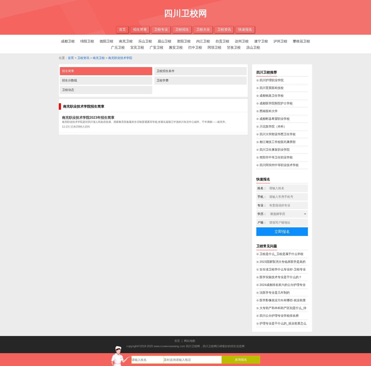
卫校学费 (163, 80)
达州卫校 (242, 41)
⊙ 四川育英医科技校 (270, 88)
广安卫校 (156, 47)
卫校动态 (68, 90)
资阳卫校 (184, 41)
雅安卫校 (176, 47)
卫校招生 (182, 29)
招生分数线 (69, 80)
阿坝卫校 (214, 47)
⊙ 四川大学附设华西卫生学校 (276, 134)
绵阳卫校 (87, 41)
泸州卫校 (280, 41)
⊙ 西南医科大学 (267, 111)
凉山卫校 (253, 47)
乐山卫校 (145, 41)
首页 (122, 29)
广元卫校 (118, 47)
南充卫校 (126, 41)
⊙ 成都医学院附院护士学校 (274, 103)
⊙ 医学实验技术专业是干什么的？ (279, 277)
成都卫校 (68, 41)
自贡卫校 (222, 41)
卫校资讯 (224, 29)
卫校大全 (203, 29)
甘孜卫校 (234, 47)
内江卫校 (203, 41)
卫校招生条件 (166, 71)
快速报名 (245, 29)
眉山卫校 (164, 41)
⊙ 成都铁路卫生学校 (270, 95)
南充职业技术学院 (120, 58)
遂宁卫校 (261, 41)
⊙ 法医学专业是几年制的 (273, 292)
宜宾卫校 (137, 47)
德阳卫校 (106, 41)
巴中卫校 (195, 47)
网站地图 (189, 340)
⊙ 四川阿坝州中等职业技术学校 (277, 165)
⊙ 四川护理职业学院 (270, 80)
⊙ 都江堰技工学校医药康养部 (276, 142)
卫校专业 (161, 29)
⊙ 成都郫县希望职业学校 (273, 118)
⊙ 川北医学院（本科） (271, 126)
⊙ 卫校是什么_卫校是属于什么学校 (279, 254)
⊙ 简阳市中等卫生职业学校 (274, 157)
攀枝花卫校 (301, 41)
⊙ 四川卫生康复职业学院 (273, 149)
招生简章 (140, 29)
